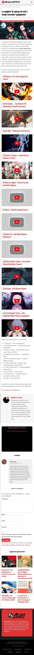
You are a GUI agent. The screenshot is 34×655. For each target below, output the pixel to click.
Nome (3, 514)
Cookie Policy (28, 649)
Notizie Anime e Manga (21, 5)
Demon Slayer (21, 288)
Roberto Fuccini (6, 17)
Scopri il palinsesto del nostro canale (17, 431)
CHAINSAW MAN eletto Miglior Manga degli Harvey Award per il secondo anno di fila (25, 574)
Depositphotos (23, 642)
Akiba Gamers (5, 5)
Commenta (5, 499)
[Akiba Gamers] (11, 3)
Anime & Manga (11, 5)
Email (3, 521)
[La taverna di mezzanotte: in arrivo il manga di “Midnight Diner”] (25, 592)
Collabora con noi (7, 649)
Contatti (26, 652)
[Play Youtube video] (17, 91)
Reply (11, 481)
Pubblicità (10, 652)
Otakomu (7, 390)
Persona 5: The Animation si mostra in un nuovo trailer (8, 573)
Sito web (4, 527)
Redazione (18, 652)
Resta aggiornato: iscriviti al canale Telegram (14, 21)
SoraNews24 (16, 390)
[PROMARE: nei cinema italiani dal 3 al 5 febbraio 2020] (9, 592)
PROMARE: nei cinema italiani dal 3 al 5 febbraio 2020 (9, 598)
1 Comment (23, 17)
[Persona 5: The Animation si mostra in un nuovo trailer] (9, 567)
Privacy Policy (18, 649)
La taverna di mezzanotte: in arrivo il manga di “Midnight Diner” (24, 599)
